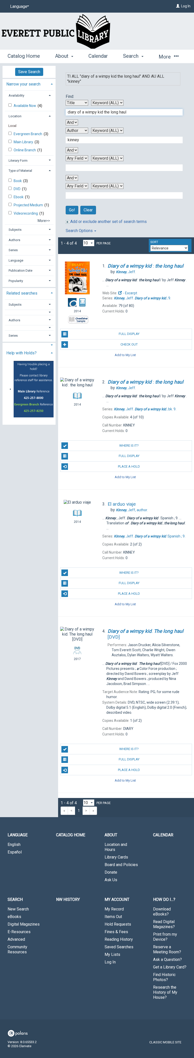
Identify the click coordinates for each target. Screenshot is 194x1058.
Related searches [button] (21, 293)
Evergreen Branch (28, 134)
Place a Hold (129, 466)
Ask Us (111, 879)
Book (18, 181)
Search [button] (131, 56)
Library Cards (116, 857)
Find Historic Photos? (164, 977)
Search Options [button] (80, 230)
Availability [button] (16, 95)
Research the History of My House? (165, 992)
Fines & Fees (116, 931)
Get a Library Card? (169, 967)
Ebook (19, 197)
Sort (154, 242)
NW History (68, 899)
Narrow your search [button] (23, 84)
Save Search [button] (29, 71)
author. (132, 510)
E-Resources (19, 931)
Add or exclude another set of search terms (108, 221)
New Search (18, 909)
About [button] (62, 56)
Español (15, 852)
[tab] (29, 83)
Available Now (25, 106)
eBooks (14, 916)
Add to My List (125, 355)
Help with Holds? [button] (21, 353)
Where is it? (129, 445)
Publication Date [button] (20, 270)
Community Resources (17, 949)
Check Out (129, 344)
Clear (88, 210)
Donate (111, 872)
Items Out (113, 916)
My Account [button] (117, 899)
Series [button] (13, 250)
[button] (29, 312)
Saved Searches (119, 947)
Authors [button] (14, 240)
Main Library (24, 142)
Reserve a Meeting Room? (167, 949)
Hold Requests (118, 924)
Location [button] (15, 116)
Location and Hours (116, 847)
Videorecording (26, 213)
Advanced (16, 939)
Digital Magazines (24, 924)
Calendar (98, 56)
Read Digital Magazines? (164, 924)
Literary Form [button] (18, 160)
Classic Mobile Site (165, 1042)
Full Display (129, 334)
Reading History (119, 939)
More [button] (165, 57)
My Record (114, 909)
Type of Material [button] (20, 171)
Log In (185, 6)
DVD (17, 189)
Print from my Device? (165, 937)
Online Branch (25, 150)
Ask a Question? (167, 959)
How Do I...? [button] (164, 899)
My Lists (112, 954)
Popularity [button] (16, 281)
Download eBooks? (162, 912)
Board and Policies (121, 864)
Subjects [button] (15, 230)
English (14, 844)
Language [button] (16, 260)
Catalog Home (24, 56)
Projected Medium (29, 205)
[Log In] (178, 6)
